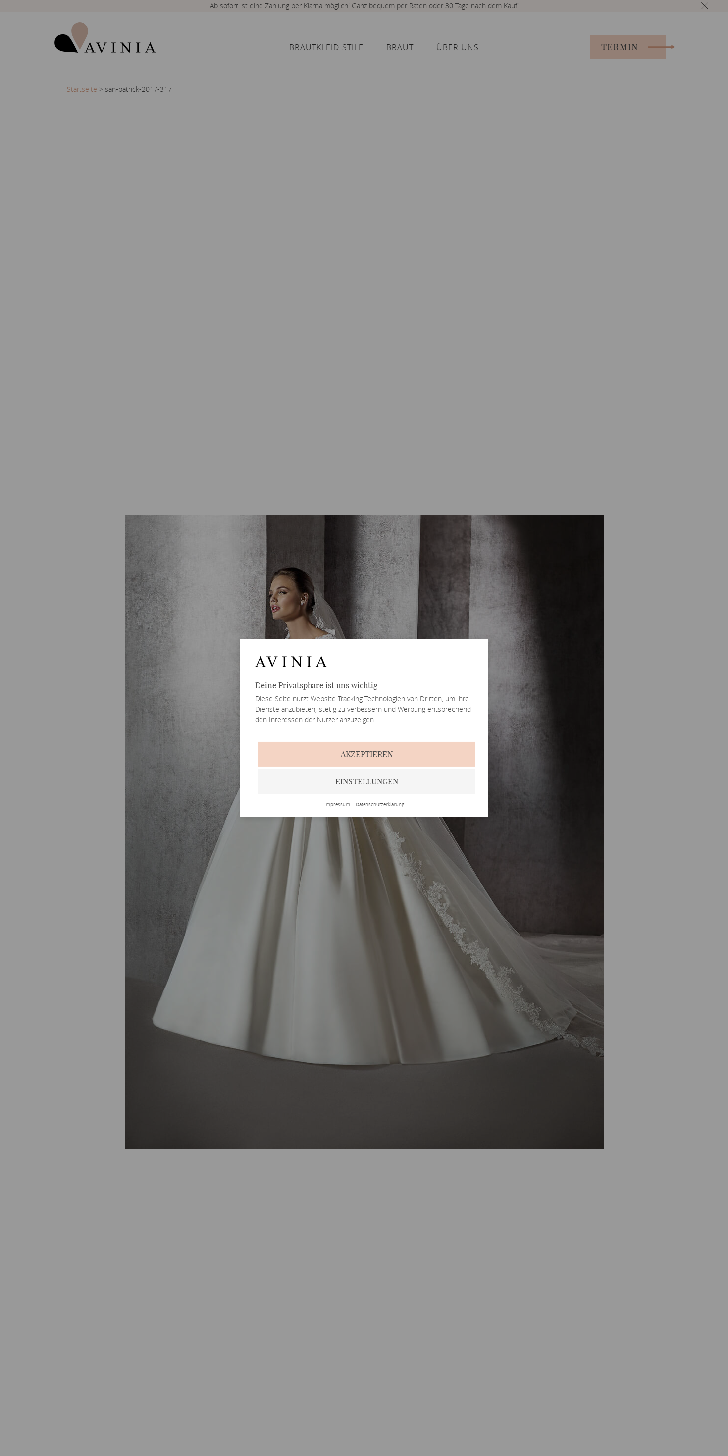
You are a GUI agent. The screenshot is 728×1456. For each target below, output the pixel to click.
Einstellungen (366, 781)
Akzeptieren (367, 754)
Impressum (337, 804)
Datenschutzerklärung (380, 804)
